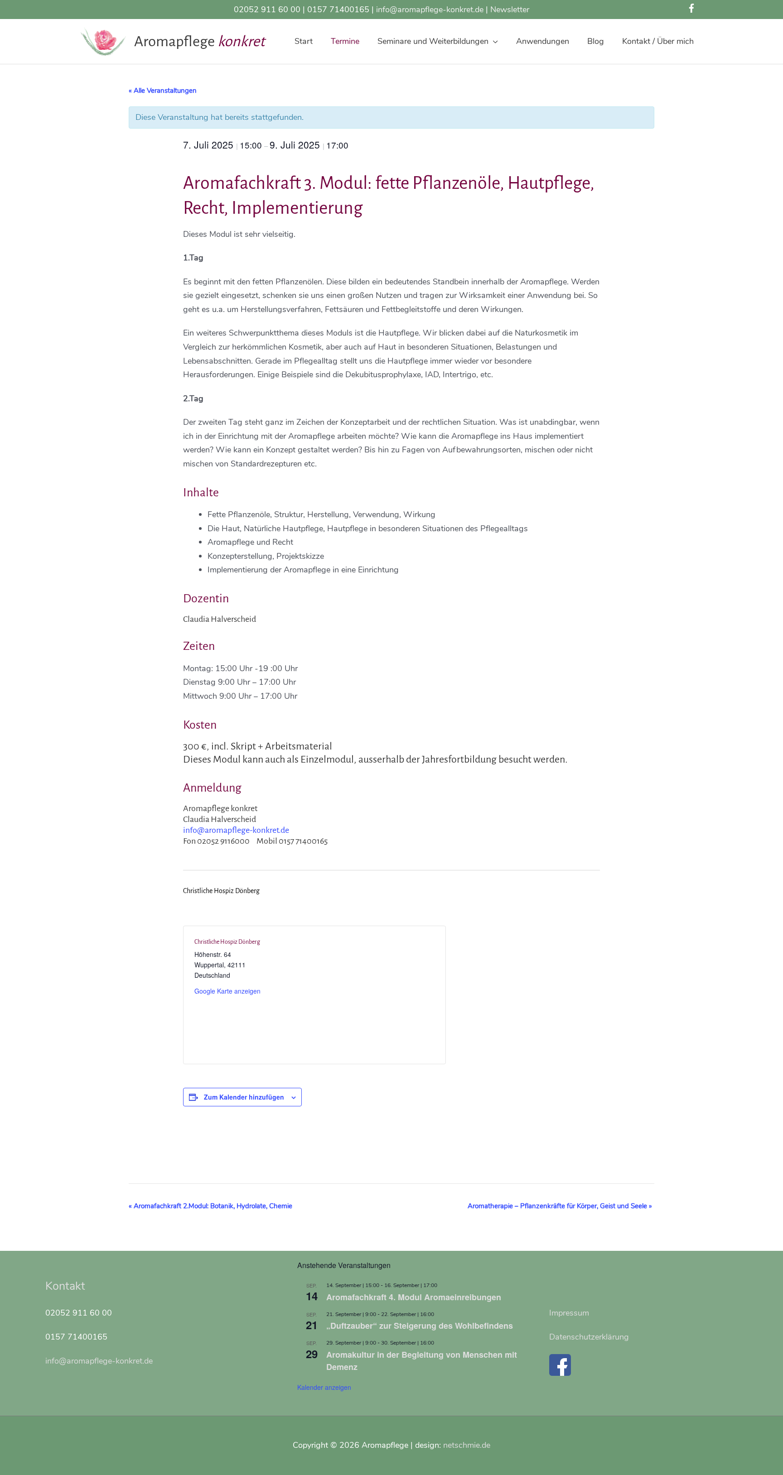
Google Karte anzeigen (227, 990)
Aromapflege (176, 41)
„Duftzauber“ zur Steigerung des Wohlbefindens (419, 1325)
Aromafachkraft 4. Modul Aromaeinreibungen (413, 1297)
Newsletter (509, 9)
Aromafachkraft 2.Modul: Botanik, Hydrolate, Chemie (210, 1206)
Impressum (569, 1312)
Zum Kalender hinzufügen (244, 1096)
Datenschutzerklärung (589, 1336)
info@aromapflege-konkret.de (429, 9)
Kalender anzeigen (324, 1387)
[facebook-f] (693, 8)
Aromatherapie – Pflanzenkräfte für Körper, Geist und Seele (560, 1206)
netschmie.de (466, 1445)
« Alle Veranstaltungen (163, 90)
